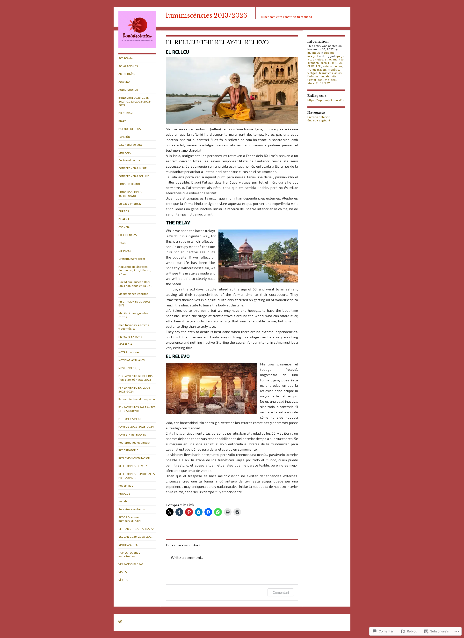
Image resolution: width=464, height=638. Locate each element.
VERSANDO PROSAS (131, 564)
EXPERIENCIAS (127, 235)
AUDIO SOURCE (128, 89)
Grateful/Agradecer (131, 258)
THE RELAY (323, 83)
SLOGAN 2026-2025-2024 (135, 536)
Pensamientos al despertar (136, 399)
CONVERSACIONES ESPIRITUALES (130, 193)
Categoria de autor (131, 144)
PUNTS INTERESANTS (132, 434)
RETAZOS (124, 493)
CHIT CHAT (125, 152)
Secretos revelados (131, 509)
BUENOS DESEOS (129, 128)
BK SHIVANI (125, 113)
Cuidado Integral (129, 203)
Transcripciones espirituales (129, 554)
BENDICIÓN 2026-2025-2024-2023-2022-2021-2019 (134, 101)
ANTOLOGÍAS (126, 73)
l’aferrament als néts (322, 76)
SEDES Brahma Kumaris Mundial (129, 519)
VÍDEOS (123, 579)
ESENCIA (124, 227)
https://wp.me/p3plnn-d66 (325, 100)
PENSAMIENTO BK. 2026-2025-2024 (134, 389)
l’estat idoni (315, 79)
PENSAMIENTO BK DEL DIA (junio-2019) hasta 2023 (135, 377)
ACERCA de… (126, 58)
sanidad (123, 501)
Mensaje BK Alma (130, 336)
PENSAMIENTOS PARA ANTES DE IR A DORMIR (137, 409)
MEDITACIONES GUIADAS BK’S (134, 303)
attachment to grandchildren (325, 61)
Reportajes (125, 485)
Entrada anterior (318, 117)
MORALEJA (125, 344)
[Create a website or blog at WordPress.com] (120, 621)
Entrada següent (318, 120)
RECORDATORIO (128, 450)
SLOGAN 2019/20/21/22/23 (136, 528)
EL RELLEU (314, 66)
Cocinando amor (129, 160)
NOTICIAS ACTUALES (131, 360)
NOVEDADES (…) (129, 368)
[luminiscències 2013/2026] (137, 47)
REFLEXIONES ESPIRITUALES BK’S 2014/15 (136, 475)
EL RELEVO (335, 62)
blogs (122, 120)
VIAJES (122, 571)
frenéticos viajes (330, 72)
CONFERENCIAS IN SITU (133, 168)
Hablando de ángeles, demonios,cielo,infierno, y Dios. (134, 270)
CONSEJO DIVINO (129, 183)
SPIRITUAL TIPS (128, 544)
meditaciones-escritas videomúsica (133, 326)
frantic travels (317, 69)
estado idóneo (332, 66)
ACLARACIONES (128, 66)
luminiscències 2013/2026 (206, 15)
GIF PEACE (124, 250)
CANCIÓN (124, 136)
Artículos (124, 81)
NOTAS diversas (129, 352)
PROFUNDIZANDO (129, 418)
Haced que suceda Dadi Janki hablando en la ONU (135, 283)
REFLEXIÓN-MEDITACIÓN (134, 458)
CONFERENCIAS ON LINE (133, 176)
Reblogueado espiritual (134, 442)
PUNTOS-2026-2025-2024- (136, 426)
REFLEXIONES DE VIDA (132, 465)
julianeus (313, 52)
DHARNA (123, 219)
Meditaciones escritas (133, 293)
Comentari (281, 592)
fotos (122, 243)
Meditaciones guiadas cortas (133, 315)
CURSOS (123, 211)
